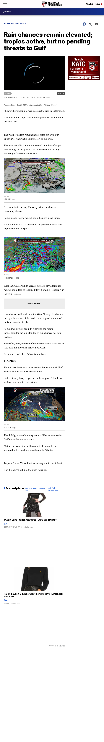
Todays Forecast (16, 23)
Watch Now (93, 4)
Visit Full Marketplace (53, 489)
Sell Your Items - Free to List (35, 490)
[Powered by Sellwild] (61, 646)
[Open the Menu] (4, 4)
